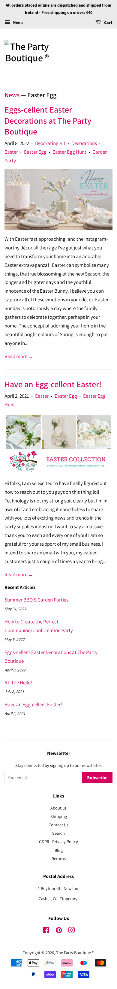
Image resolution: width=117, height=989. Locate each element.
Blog (59, 850)
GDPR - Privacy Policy (58, 841)
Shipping (58, 816)
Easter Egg (35, 152)
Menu (17, 22)
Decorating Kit (50, 143)
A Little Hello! (18, 682)
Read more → (18, 356)
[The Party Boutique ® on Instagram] (71, 931)
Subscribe (97, 777)
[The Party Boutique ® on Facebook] (46, 931)
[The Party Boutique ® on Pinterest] (59, 931)
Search (58, 833)
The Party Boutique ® (75, 952)
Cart (107, 23)
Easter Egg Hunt (69, 152)
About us (58, 808)
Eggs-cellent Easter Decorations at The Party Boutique (48, 120)
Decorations (84, 143)
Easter (11, 152)
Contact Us (58, 825)
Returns (59, 858)
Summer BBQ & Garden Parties (36, 599)
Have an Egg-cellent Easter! (53, 384)
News (12, 95)
